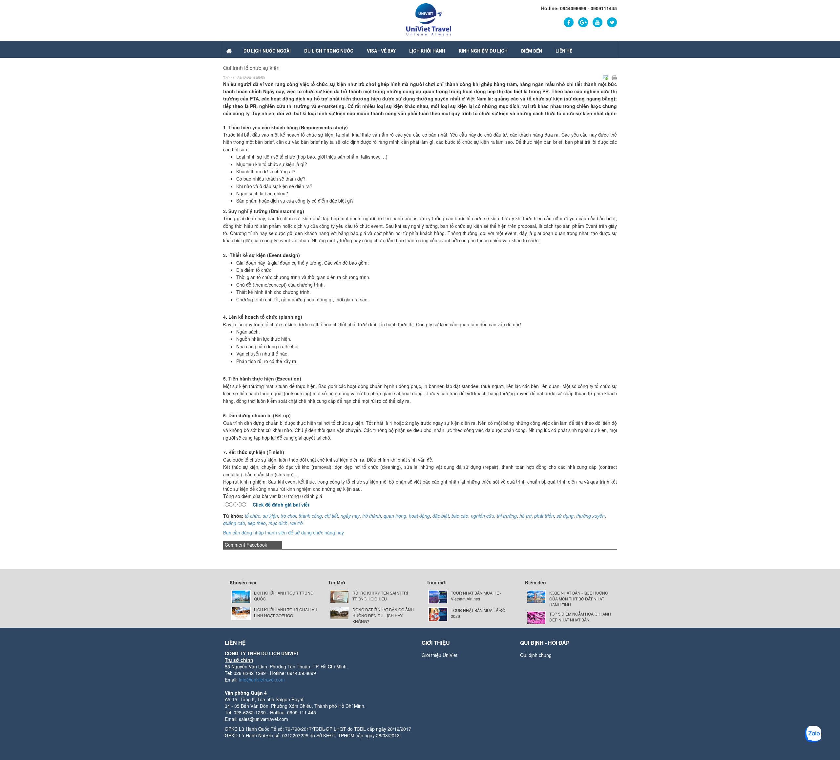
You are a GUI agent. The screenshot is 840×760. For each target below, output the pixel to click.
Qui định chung (536, 655)
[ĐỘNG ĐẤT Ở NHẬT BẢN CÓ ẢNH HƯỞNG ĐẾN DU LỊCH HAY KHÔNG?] (339, 612)
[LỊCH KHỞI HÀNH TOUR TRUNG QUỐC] (241, 596)
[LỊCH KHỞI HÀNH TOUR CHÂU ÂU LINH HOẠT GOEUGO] (241, 612)
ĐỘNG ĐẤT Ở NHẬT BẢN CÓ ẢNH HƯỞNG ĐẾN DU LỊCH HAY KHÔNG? (383, 615)
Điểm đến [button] (531, 51)
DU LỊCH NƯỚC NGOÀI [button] (267, 51)
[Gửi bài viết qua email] (605, 77)
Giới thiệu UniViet (439, 655)
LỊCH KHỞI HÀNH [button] (427, 51)
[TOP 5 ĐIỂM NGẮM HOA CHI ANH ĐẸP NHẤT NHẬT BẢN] (536, 617)
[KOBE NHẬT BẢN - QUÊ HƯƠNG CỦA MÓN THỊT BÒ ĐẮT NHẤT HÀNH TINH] (536, 596)
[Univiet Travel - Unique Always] (428, 19)
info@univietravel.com (262, 679)
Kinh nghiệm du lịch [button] (483, 51)
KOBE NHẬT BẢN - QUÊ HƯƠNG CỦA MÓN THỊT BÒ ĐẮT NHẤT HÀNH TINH (578, 598)
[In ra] (614, 77)
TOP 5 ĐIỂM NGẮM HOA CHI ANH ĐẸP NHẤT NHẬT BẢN (580, 616)
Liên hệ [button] (564, 51)
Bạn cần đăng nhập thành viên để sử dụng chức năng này (283, 532)
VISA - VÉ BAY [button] (381, 51)
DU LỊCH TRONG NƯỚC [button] (328, 51)
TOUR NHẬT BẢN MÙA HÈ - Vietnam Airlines (476, 595)
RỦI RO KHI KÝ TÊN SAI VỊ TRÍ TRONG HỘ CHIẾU (380, 595)
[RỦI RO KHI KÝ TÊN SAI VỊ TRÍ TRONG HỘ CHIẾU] (339, 596)
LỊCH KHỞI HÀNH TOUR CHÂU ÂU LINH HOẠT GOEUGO (285, 612)
